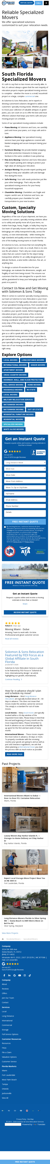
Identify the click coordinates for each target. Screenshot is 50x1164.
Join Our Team (8, 998)
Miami (4, 1070)
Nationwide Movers (13, 404)
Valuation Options (9, 1057)
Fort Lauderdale (8, 1075)
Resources (6, 1043)
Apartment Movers (13, 370)
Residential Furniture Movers (19, 414)
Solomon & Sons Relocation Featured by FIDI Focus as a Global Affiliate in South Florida (24, 657)
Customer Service (9, 1061)
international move (27, 747)
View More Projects (10, 933)
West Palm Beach (9, 1079)
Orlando (5, 1089)
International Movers (15, 365)
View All (5, 1098)
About (4, 984)
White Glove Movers (14, 429)
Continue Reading (12, 679)
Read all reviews (11, 638)
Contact (5, 1002)
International (7, 1020)
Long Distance (8, 1016)
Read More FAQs (14, 754)
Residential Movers (13, 419)
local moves (29, 713)
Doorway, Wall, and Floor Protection (23, 380)
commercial (30, 96)
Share (25, 604)
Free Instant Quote (25, 1162)
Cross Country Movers (15, 375)
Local (4, 1011)
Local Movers (10, 360)
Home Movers (34, 385)
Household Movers (13, 389)
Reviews (5, 989)
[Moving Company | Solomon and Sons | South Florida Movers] (9, 62)
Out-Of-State (34, 409)
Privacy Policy (29, 542)
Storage (5, 1029)
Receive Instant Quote (25, 612)
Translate (41, 1124)
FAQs (4, 1048)
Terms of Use (17, 542)
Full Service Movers (13, 385)
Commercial (7, 1025)
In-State (31, 389)
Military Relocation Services (18, 399)
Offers (4, 993)
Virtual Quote (26, 3)
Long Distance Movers (33, 360)
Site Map (30, 1119)
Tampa (5, 1084)
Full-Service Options (10, 1034)
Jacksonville (6, 1093)
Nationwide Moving (13, 409)
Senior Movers (38, 365)
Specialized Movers (13, 424)
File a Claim (6, 1052)
